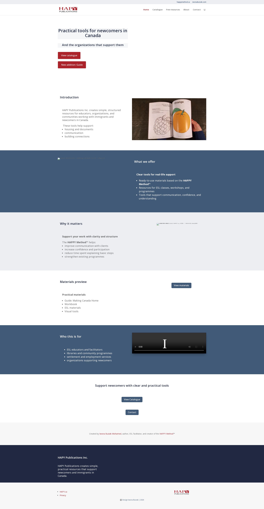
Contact (197, 10)
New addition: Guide (72, 64)
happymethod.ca (183, 2)
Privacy (63, 495)
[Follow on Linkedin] (134, 492)
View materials (181, 285)
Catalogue (157, 10)
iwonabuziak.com (199, 2)
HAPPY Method (166, 433)
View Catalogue (132, 399)
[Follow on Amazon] (130, 492)
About (186, 10)
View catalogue (69, 55)
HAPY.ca (63, 491)
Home (146, 10)
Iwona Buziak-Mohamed (110, 433)
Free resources (173, 10)
